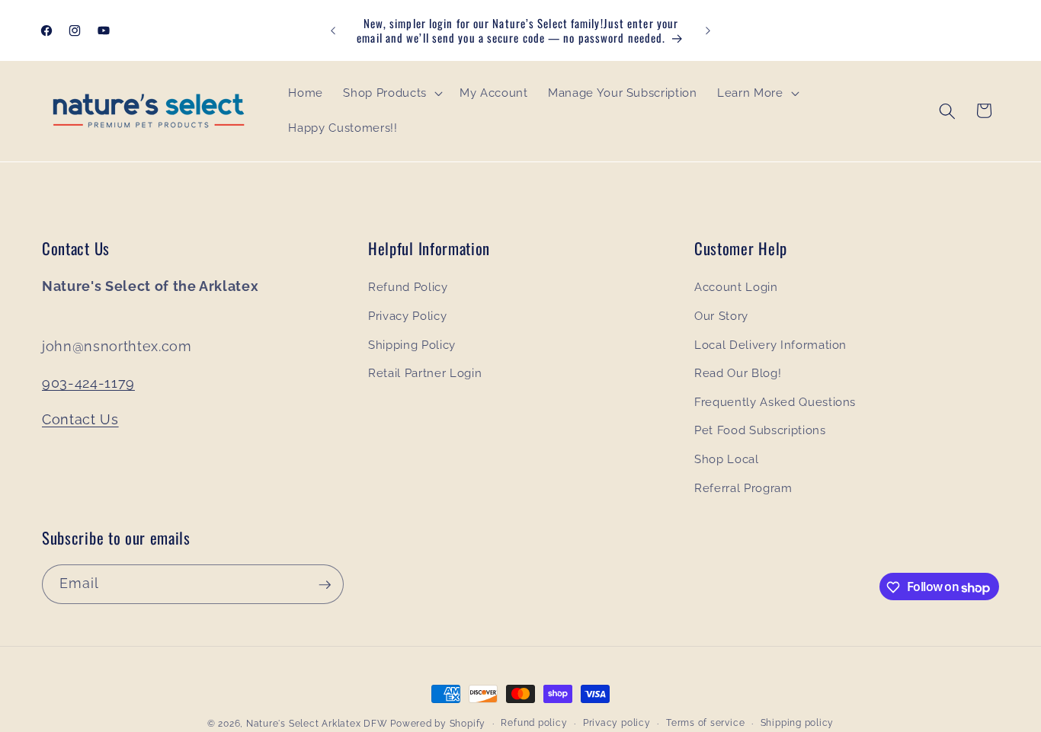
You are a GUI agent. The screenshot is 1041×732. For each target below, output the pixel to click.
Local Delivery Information (770, 345)
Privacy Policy (407, 316)
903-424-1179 (88, 383)
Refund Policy (408, 288)
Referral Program (743, 488)
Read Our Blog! (737, 374)
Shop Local (726, 459)
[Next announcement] (708, 30)
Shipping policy (797, 723)
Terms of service (705, 723)
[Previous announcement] (333, 30)
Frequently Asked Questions (775, 402)
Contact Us (80, 419)
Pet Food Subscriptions (760, 431)
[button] (391, 93)
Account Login (736, 288)
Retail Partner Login (425, 374)
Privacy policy (617, 723)
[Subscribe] (324, 585)
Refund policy (534, 723)
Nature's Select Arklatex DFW (317, 723)
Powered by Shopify (437, 723)
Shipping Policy (412, 345)
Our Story (721, 316)
